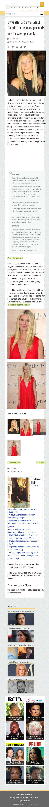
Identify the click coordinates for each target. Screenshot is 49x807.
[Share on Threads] (21, 47)
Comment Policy (26, 794)
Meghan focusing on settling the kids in (21, 611)
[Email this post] (25, 47)
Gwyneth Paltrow (28, 42)
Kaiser (14, 42)
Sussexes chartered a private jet (19, 628)
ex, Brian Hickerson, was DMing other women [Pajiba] (23, 523)
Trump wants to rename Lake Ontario (20, 645)
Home (17, 794)
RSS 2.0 (26, 567)
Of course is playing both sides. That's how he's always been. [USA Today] (23, 555)
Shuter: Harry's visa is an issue (18, 678)
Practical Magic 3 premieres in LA (19, 662)
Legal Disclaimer (24, 800)
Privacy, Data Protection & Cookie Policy (24, 797)
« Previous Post (14, 462)
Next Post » (41, 462)
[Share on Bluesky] (17, 47)
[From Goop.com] (15, 258)
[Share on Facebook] (8, 47)
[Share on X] (13, 47)
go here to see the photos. (18, 305)
